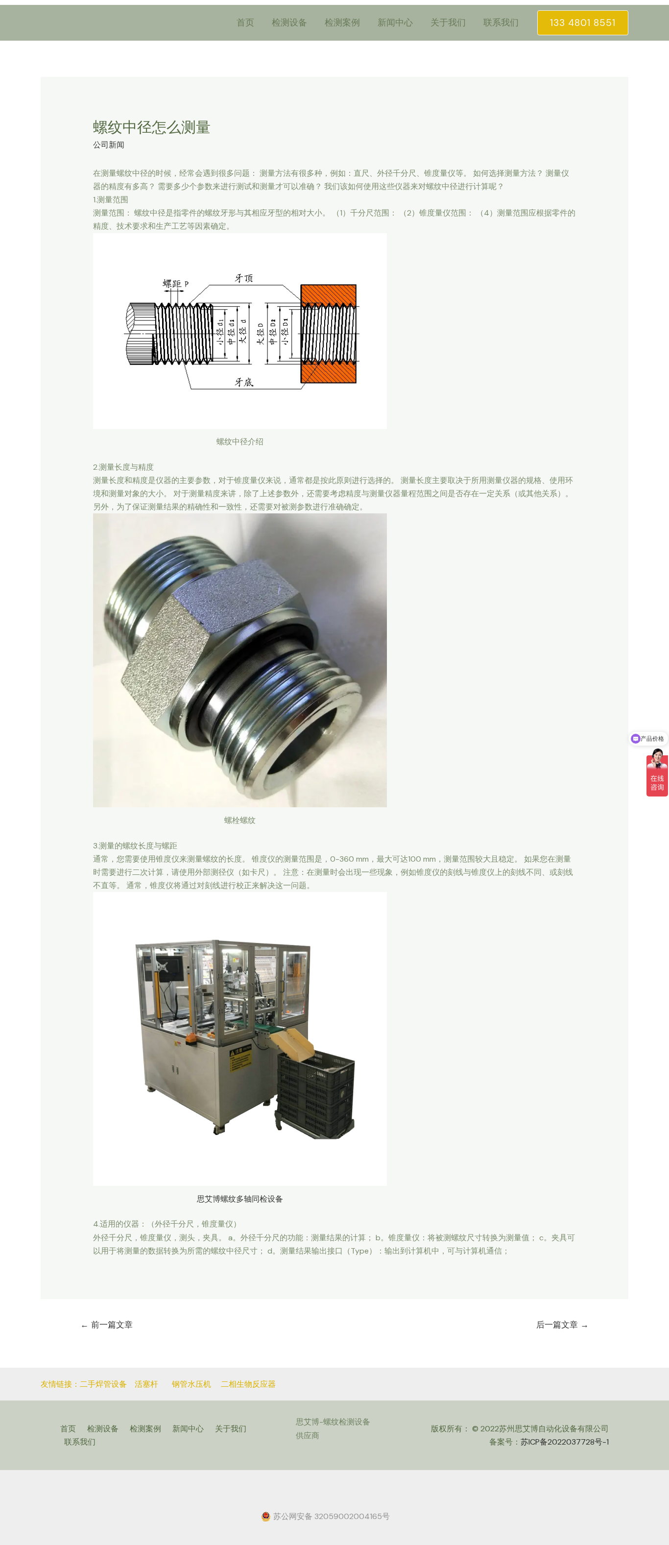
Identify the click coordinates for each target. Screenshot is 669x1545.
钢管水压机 (192, 1384)
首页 (245, 22)
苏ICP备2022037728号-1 (565, 1442)
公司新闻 (108, 145)
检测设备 (289, 22)
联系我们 (501, 22)
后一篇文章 (562, 1324)
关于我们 (448, 22)
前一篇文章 (106, 1324)
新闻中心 (395, 22)
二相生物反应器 (248, 1384)
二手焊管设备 (103, 1384)
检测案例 (342, 22)
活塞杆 (146, 1384)
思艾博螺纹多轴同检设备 (240, 1199)
